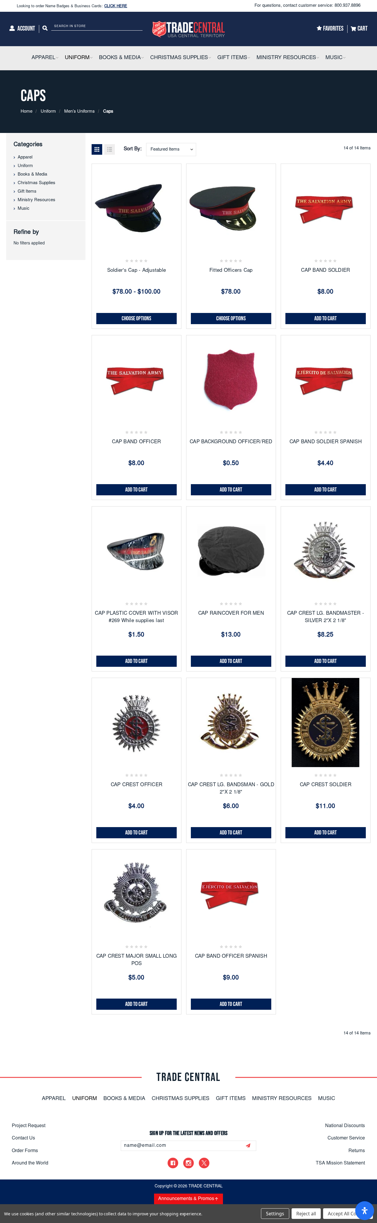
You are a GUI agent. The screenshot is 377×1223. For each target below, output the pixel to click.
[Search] (45, 29)
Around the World (30, 1163)
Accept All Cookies (348, 1213)
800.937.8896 (348, 6)
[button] (56, 58)
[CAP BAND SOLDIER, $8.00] (325, 208)
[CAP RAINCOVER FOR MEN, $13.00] (231, 551)
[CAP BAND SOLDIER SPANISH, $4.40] (325, 379)
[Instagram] (188, 1163)
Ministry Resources (36, 200)
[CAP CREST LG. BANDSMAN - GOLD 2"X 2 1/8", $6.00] (231, 722)
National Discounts (345, 1126)
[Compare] (150, 244)
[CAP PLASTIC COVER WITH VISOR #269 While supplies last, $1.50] (136, 551)
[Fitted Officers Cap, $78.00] (231, 208)
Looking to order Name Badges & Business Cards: (72, 6)
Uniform (25, 166)
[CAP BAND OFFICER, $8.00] (136, 379)
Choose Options (136, 318)
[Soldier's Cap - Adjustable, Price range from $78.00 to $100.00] (136, 208)
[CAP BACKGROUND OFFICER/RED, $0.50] (231, 379)
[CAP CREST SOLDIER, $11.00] (325, 722)
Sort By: (133, 149)
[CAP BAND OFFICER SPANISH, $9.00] (231, 894)
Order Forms (25, 1151)
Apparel (25, 157)
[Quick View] (136, 244)
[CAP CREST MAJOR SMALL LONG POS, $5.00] (136, 894)
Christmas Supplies (36, 183)
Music (23, 208)
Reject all (306, 1213)
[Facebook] (173, 1163)
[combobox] (171, 149)
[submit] (248, 1145)
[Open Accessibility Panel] (364, 1210)
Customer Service (346, 1138)
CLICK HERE (115, 6)
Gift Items (27, 191)
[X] (204, 1163)
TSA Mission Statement (340, 1163)
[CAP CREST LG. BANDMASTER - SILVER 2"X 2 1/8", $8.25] (325, 551)
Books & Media (32, 174)
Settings (275, 1213)
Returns (356, 1151)
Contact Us (23, 1138)
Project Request (28, 1126)
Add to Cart (325, 318)
